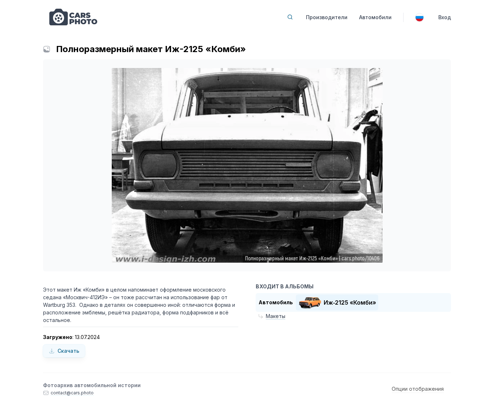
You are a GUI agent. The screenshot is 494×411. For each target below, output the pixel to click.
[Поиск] (290, 17)
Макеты (275, 316)
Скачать (68, 351)
